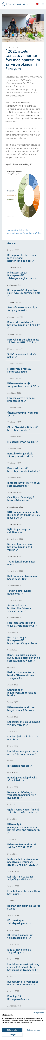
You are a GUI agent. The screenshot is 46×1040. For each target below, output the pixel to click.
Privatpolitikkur (38, 1013)
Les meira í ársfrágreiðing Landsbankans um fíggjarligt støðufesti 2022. (24, 233)
